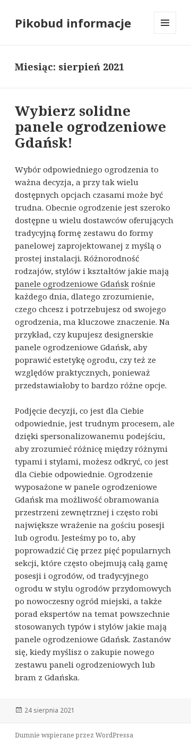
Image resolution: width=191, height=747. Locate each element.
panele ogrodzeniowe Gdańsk (72, 283)
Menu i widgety (165, 33)
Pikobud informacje (73, 23)
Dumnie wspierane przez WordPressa (74, 735)
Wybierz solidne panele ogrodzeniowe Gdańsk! (90, 126)
